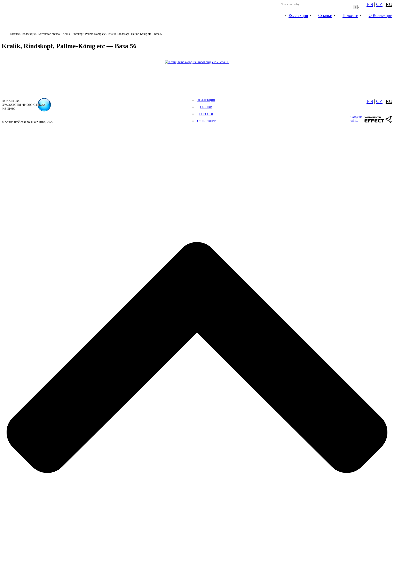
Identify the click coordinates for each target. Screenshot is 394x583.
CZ (379, 4)
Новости (350, 15)
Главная (14, 33)
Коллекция (298, 15)
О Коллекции (380, 15)
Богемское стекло (49, 33)
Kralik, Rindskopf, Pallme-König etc (84, 33)
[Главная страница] (27, 111)
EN (370, 4)
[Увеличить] (197, 62)
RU (389, 4)
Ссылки (325, 15)
